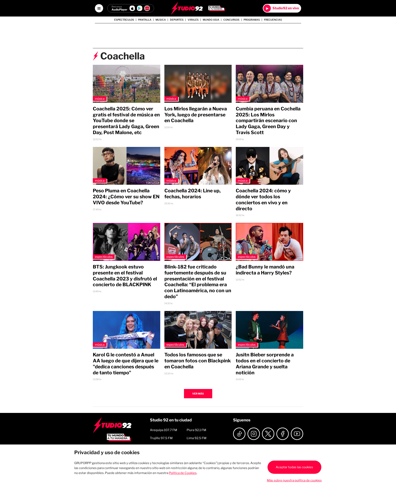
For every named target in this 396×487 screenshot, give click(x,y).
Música (100, 98)
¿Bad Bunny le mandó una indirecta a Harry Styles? (265, 270)
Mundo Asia (211, 20)
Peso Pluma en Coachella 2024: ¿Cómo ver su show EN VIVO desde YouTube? (126, 197)
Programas (252, 20)
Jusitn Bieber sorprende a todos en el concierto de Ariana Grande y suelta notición (265, 363)
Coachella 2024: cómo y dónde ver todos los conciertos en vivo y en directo (263, 199)
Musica (161, 20)
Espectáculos (124, 20)
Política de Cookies (183, 473)
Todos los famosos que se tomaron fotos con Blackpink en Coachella (197, 361)
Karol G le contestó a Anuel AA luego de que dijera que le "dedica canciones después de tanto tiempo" (125, 363)
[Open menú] (99, 8)
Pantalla (144, 20)
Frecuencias (273, 20)
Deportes (177, 20)
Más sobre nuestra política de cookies (294, 480)
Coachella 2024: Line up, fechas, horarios (192, 194)
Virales (193, 20)
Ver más (198, 393)
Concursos (231, 20)
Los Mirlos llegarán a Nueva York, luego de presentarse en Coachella (195, 115)
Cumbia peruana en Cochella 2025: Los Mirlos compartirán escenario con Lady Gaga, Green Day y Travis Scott (268, 120)
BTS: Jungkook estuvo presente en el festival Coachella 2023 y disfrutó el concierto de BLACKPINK (125, 275)
